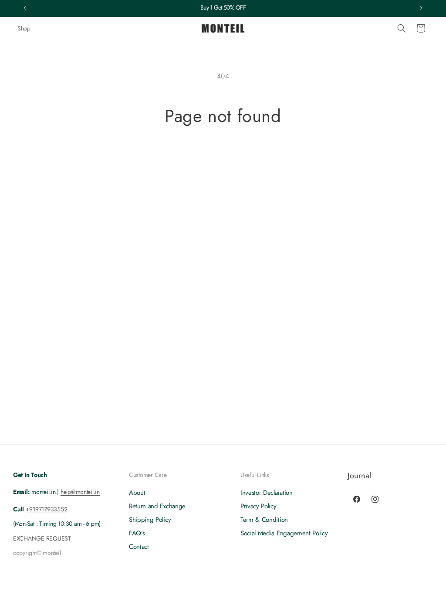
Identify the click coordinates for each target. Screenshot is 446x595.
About (137, 492)
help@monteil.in (80, 491)
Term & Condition (264, 519)
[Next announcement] (421, 8)
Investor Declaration (266, 492)
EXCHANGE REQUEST (42, 538)
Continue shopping (223, 159)
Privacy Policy (258, 506)
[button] (401, 28)
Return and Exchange (157, 506)
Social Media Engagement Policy (284, 533)
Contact (139, 546)
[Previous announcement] (24, 8)
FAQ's (137, 533)
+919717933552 (47, 509)
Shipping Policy (150, 519)
